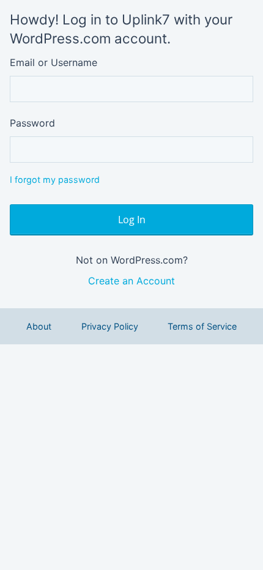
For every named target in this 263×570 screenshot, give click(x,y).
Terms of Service (202, 326)
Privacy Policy (109, 326)
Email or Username (53, 62)
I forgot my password (55, 179)
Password (32, 123)
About (38, 326)
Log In (132, 219)
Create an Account (131, 281)
